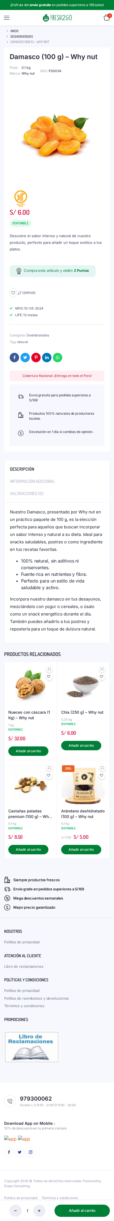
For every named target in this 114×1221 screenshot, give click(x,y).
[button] (13, 292)
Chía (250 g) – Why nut (82, 712)
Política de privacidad (22, 942)
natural (22, 342)
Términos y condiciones (24, 1006)
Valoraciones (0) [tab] (26, 493)
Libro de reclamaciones (23, 966)
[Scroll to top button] (105, 1198)
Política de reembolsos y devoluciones (36, 998)
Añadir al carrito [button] (28, 751)
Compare (29, 293)
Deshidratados (22, 36)
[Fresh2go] (57, 18)
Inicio (15, 31)
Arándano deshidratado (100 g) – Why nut (83, 814)
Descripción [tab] (22, 469)
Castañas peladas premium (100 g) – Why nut (29, 814)
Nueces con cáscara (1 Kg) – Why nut (29, 715)
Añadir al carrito (82, 1210)
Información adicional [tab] (32, 481)
